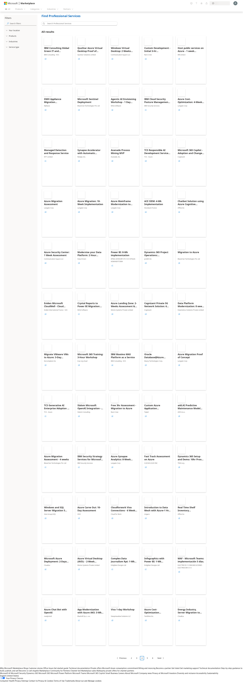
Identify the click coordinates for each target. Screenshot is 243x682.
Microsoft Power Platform (61, 673)
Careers (121, 673)
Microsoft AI (5, 673)
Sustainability (212, 673)
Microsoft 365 (44, 673)
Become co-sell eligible (29, 670)
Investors (173, 673)
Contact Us (33, 680)
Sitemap (24, 680)
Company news (145, 673)
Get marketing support (189, 668)
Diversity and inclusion (186, 673)
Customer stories (36, 668)
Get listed (175, 668)
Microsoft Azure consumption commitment (120, 668)
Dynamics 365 (32, 673)
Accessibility (201, 673)
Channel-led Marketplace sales (83, 670)
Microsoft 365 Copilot (96, 673)
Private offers (96, 668)
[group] (45, 59)
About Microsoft (132, 673)
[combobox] (80, 23)
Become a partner (163, 668)
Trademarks (70, 680)
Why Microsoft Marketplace (11, 668)
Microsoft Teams (79, 673)
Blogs (26, 668)
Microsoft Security (18, 673)
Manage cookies (94, 680)
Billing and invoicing (147, 668)
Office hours (48, 668)
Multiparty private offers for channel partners (115, 670)
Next (159, 658)
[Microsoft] (11, 3)
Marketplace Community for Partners (54, 670)
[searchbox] (23, 23)
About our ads (81, 680)
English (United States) (9, 675)
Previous (123, 658)
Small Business (112, 673)
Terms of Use (59, 680)
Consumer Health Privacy (10, 680)
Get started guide (61, 668)
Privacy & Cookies (45, 680)
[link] (57, 60)
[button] (43, 23)
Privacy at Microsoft (160, 673)
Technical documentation (79, 668)
